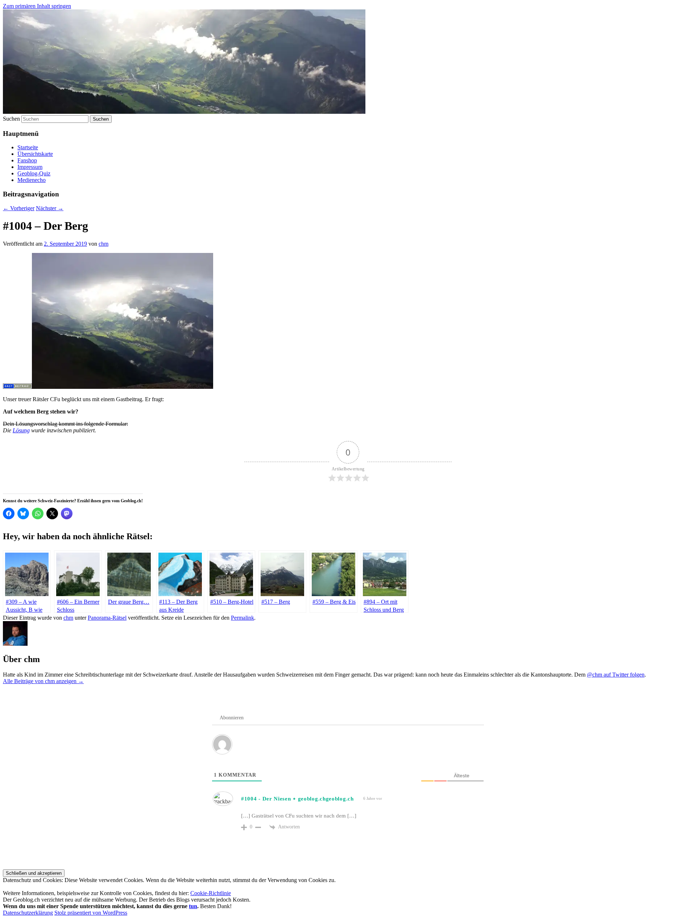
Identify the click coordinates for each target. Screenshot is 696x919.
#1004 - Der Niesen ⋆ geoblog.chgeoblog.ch (297, 799)
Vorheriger (18, 208)
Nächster (49, 208)
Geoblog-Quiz (33, 173)
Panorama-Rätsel (107, 618)
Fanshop (27, 160)
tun (193, 906)
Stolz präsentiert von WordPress (90, 913)
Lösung (21, 430)
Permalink (242, 618)
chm (103, 244)
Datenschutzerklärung (28, 913)
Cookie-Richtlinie (210, 893)
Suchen (11, 119)
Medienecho (31, 180)
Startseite (27, 147)
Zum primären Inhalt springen (37, 6)
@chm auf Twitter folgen (616, 674)
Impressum (29, 167)
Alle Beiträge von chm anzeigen (43, 681)
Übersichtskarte (35, 154)
